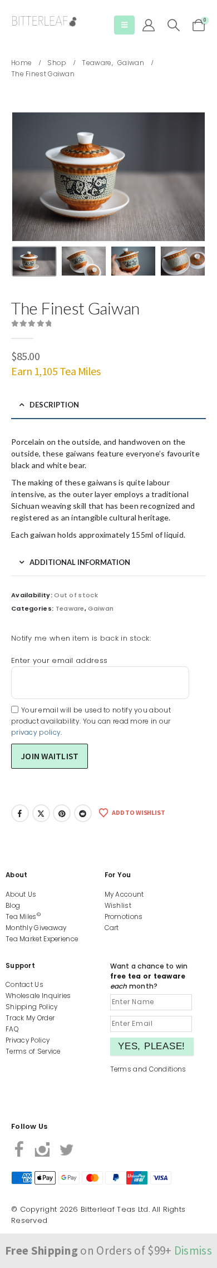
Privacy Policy (28, 1040)
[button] (124, 25)
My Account (124, 894)
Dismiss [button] (193, 1250)
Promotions (124, 916)
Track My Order (30, 1018)
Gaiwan (101, 608)
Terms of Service (33, 1051)
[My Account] (148, 25)
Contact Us (24, 984)
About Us (21, 894)
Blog (13, 905)
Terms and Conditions (148, 1069)
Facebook (20, 813)
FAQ (12, 1029)
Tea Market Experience (42, 939)
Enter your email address (59, 660)
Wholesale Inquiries (38, 995)
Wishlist (118, 905)
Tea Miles (23, 916)
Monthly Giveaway (36, 927)
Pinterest (62, 813)
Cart (112, 927)
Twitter (41, 813)
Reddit (83, 813)
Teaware (70, 608)
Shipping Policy (32, 1006)
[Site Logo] (44, 21)
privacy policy (36, 732)
